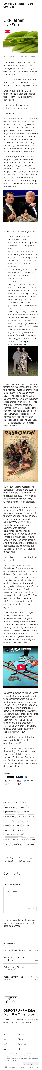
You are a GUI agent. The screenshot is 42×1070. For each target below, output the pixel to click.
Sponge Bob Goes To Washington (26, 859)
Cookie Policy (11, 1060)
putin (7, 825)
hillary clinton (24, 812)
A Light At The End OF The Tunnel (14, 958)
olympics (31, 816)
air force (8, 802)
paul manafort (10, 821)
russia (20, 830)
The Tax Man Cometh (9, 859)
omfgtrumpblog (17, 56)
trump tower (17, 844)
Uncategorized (29, 56)
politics (21, 821)
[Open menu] (37, 5)
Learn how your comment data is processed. (19, 924)
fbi (28, 807)
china (22, 802)
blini (15, 802)
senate (23, 839)
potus (29, 821)
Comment (30, 909)
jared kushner (10, 816)
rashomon (15, 825)
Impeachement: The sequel (13, 978)
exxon (21, 807)
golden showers (10, 812)
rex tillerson (26, 825)
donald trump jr (10, 807)
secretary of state (11, 839)
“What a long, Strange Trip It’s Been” (14, 968)
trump (7, 844)
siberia (32, 839)
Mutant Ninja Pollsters (14, 950)
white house (29, 844)
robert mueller (10, 830)
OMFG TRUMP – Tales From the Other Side (19, 1012)
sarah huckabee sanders (14, 835)
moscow (21, 816)
